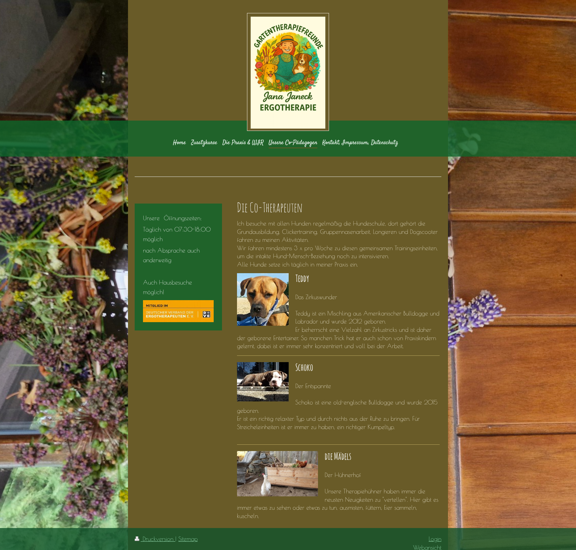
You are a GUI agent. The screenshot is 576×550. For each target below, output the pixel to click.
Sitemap (188, 538)
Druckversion (158, 538)
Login (435, 538)
